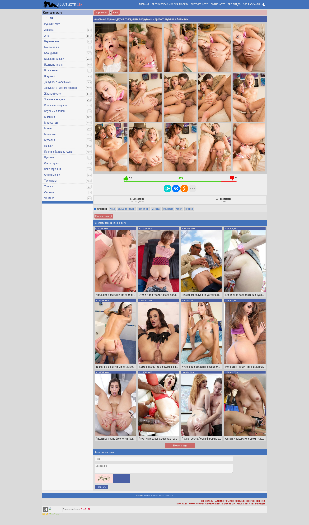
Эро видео (234, 4)
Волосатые (50, 70)
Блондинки (51, 53)
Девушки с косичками (57, 82)
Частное (49, 198)
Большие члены (53, 64)
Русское (49, 157)
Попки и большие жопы (58, 151)
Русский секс (52, 24)
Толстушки (50, 180)
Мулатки (49, 140)
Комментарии (103, 216)
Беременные (51, 41)
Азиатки (49, 29)
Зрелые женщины (54, 99)
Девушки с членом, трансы (60, 87)
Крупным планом (54, 111)
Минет (48, 128)
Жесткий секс (52, 93)
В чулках (49, 76)
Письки (48, 145)
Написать (101, 487)
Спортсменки (52, 174)
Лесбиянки (143, 208)
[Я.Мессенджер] (167, 188)
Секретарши (51, 163)
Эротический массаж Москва (170, 4)
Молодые (50, 134)
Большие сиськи (54, 58)
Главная (144, 4)
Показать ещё (180, 445)
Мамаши (49, 116)
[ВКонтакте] (176, 188)
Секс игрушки (52, 169)
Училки (48, 186)
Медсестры (51, 122)
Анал (47, 35)
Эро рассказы (251, 4)
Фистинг (49, 192)
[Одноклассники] (184, 188)
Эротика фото (199, 4)
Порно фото (218, 4)
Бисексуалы (51, 47)
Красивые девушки (55, 105)
